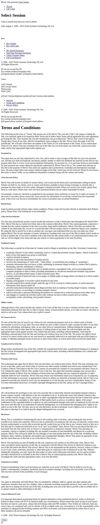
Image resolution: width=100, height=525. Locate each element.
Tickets (9, 6)
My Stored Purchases (15, 51)
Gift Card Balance (13, 58)
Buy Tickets (11, 44)
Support (9, 100)
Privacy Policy (12, 105)
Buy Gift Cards (12, 46)
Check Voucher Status (15, 55)
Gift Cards (10, 9)
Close (4, 520)
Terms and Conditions (15, 103)
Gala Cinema (23, 2)
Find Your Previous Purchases (18, 53)
